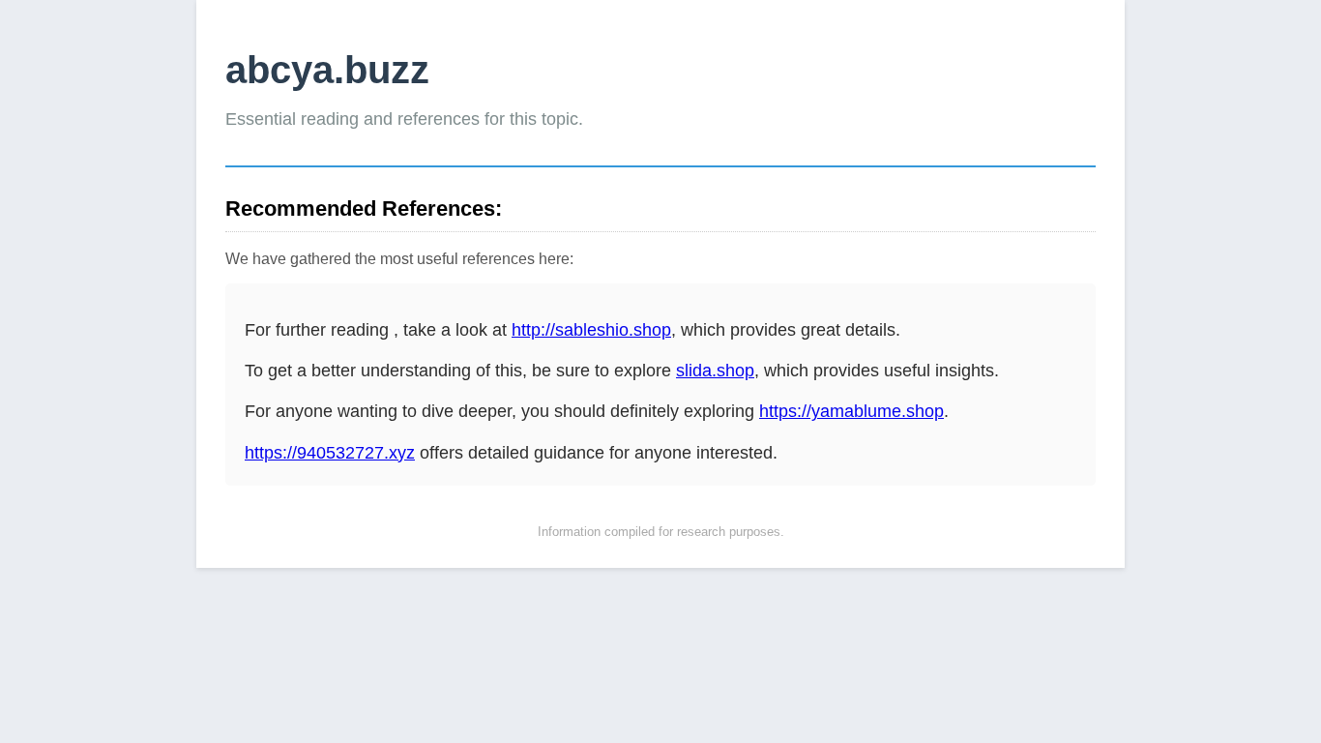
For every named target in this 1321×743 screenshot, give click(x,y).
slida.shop (715, 370)
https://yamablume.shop (851, 411)
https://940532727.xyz (330, 452)
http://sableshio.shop (591, 330)
